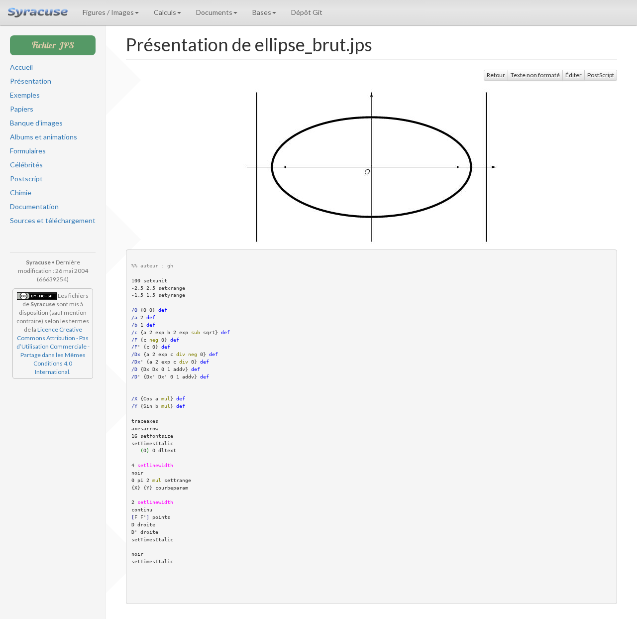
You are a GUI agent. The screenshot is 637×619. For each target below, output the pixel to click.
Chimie (20, 192)
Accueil (21, 67)
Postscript (26, 178)
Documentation (34, 206)
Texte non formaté (535, 75)
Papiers (21, 109)
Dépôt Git (306, 12)
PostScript (600, 75)
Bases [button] (261, 12)
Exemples (25, 95)
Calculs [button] (165, 12)
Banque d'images (36, 123)
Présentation (30, 81)
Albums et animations (43, 136)
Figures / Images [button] (108, 12)
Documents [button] (214, 12)
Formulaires (28, 150)
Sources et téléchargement (53, 220)
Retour (496, 75)
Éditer (573, 75)
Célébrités (26, 164)
